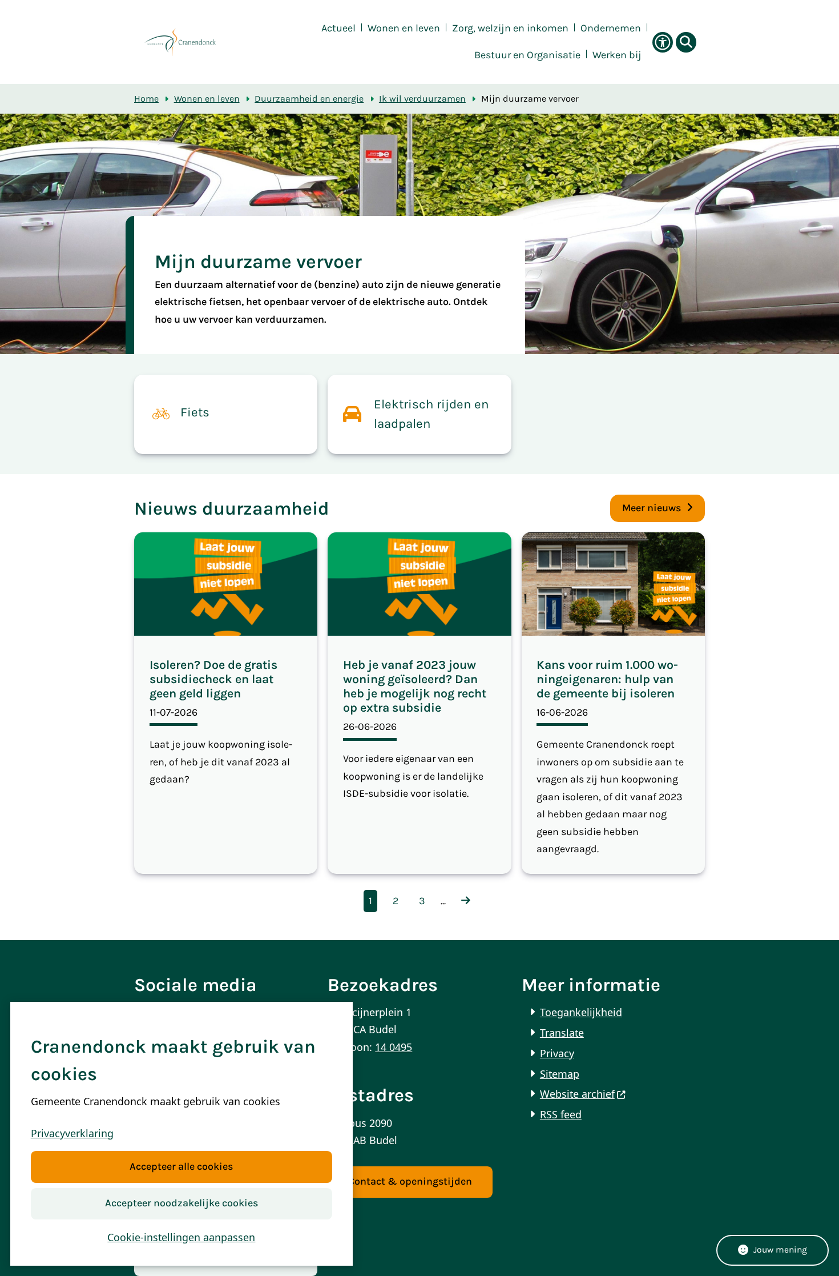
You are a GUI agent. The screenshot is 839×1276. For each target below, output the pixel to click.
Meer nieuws (651, 508)
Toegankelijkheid (581, 1012)
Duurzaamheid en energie (309, 98)
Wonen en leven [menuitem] (404, 28)
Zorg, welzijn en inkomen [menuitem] (510, 28)
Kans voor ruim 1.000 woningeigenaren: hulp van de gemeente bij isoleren (607, 678)
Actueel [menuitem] (338, 28)
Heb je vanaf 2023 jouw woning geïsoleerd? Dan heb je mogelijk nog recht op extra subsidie (414, 686)
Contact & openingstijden (410, 1181)
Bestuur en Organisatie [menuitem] (527, 55)
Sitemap (559, 1074)
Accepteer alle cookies (181, 1167)
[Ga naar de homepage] (180, 42)
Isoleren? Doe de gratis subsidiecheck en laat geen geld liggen (213, 678)
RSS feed (561, 1114)
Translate (562, 1033)
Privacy (557, 1053)
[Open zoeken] (686, 42)
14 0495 (393, 1047)
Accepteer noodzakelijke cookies (181, 1203)
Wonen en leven (207, 98)
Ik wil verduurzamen (422, 98)
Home (146, 98)
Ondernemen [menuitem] (610, 28)
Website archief (577, 1094)
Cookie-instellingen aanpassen (181, 1237)
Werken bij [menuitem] (617, 55)
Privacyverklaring (72, 1133)
